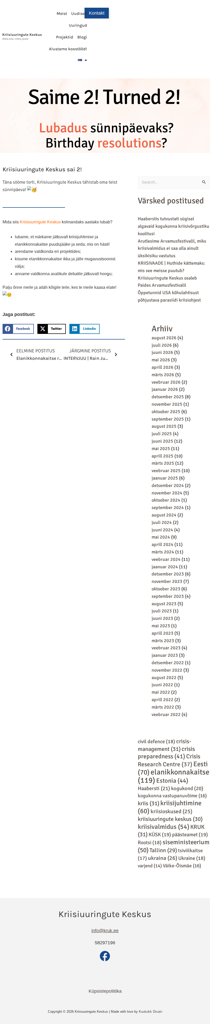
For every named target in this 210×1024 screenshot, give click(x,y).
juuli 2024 (162, 522)
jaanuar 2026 (165, 389)
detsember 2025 (168, 397)
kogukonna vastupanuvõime (172, 796)
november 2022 (167, 670)
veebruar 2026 (166, 382)
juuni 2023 (162, 618)
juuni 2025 (162, 441)
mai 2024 (161, 537)
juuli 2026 (162, 345)
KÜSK (160, 834)
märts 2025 (163, 463)
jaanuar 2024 (165, 567)
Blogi (82, 37)
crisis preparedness (166, 752)
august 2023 (164, 604)
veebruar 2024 (166, 559)
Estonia (172, 780)
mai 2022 (161, 692)
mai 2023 (161, 626)
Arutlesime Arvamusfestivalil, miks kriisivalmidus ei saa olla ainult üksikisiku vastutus (172, 248)
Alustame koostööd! (68, 48)
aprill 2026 (162, 367)
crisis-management (164, 745)
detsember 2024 (168, 485)
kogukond (187, 788)
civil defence (156, 741)
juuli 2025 (162, 433)
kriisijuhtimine (170, 807)
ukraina (162, 858)
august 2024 (164, 515)
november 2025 (167, 404)
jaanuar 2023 (165, 655)
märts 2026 (163, 374)
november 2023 (167, 581)
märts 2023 (163, 640)
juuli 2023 (162, 611)
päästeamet (190, 834)
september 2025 (168, 419)
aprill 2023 (162, 633)
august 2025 (164, 426)
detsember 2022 (168, 662)
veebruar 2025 (166, 470)
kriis (148, 803)
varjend (150, 866)
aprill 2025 (162, 456)
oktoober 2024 (166, 500)
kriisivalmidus (163, 827)
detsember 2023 (168, 574)
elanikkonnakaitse (173, 776)
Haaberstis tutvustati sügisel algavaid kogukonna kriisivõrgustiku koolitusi (173, 226)
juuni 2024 (162, 530)
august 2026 (164, 338)
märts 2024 (163, 552)
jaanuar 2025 (165, 478)
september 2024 (168, 507)
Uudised (79, 13)
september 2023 (168, 596)
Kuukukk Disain (150, 1011)
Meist (62, 13)
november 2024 (167, 493)
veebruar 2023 (166, 648)
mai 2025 (161, 448)
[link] (40, 222)
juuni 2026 (162, 352)
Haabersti (154, 788)
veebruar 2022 (166, 714)
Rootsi (150, 842)
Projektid (64, 37)
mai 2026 (161, 360)
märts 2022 (163, 707)
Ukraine (191, 858)
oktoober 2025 (166, 411)
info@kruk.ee (105, 930)
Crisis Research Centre (169, 760)
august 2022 (164, 677)
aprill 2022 (162, 699)
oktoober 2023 (166, 589)
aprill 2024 (162, 544)
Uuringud (78, 25)
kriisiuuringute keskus (170, 819)
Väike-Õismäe (182, 866)
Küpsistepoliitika (105, 991)
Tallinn (163, 850)
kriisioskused (171, 811)
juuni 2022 (162, 685)
